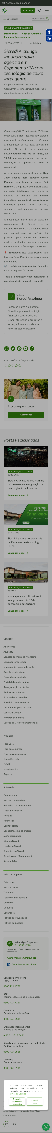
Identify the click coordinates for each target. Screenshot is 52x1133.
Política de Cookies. (17, 1093)
